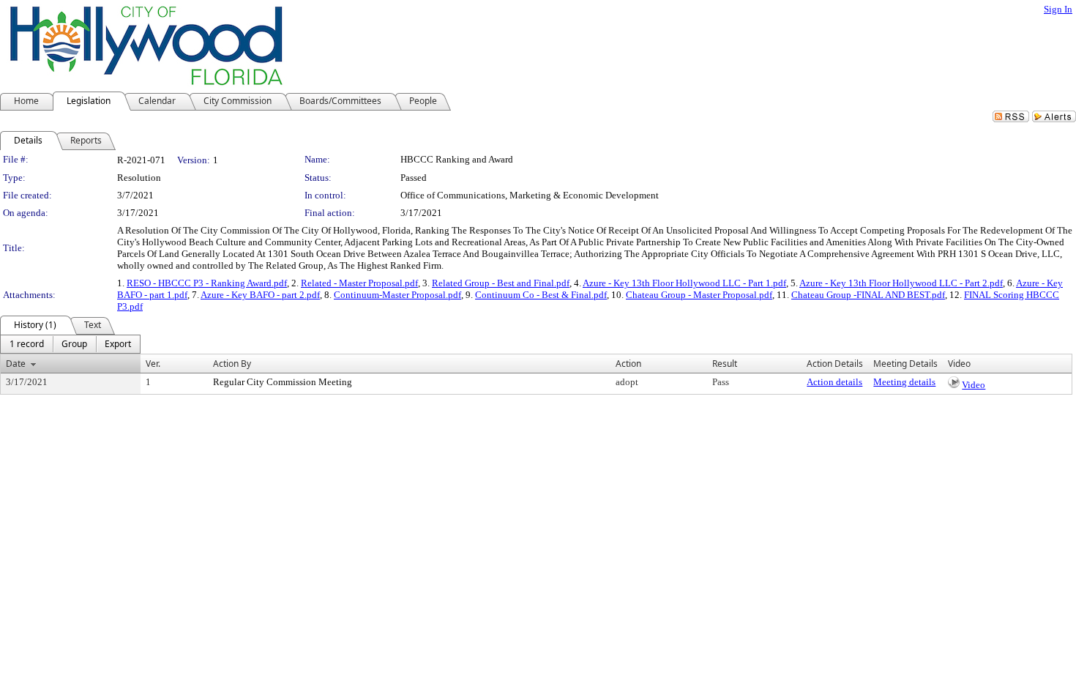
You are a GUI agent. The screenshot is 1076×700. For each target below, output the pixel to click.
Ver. (153, 363)
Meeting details (904, 381)
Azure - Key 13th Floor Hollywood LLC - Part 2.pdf (901, 283)
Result (724, 363)
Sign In (1058, 9)
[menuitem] (27, 344)
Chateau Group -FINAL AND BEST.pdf (868, 294)
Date (16, 363)
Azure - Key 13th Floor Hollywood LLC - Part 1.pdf (684, 283)
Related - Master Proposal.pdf (359, 283)
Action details (834, 381)
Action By (232, 363)
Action (628, 363)
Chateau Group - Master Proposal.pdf (699, 294)
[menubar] (70, 344)
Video (973, 384)
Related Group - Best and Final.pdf (500, 283)
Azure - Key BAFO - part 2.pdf (260, 294)
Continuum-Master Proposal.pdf (397, 294)
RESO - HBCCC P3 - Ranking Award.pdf (207, 283)
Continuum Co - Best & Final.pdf (541, 294)
